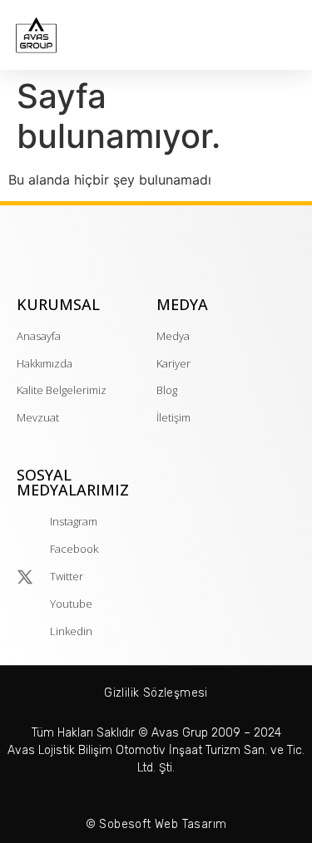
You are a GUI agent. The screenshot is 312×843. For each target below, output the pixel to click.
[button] (292, 39)
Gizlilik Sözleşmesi (156, 693)
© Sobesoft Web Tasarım (156, 824)
